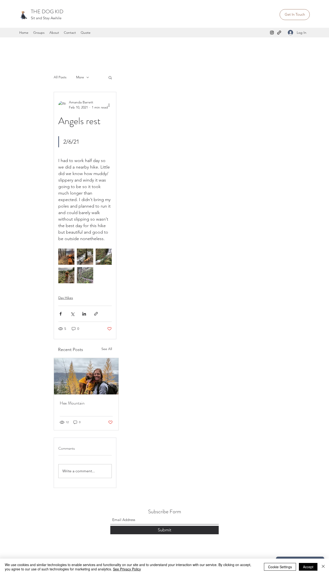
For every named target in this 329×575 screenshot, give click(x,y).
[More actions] (109, 105)
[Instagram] (272, 32)
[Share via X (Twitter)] (72, 313)
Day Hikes (65, 298)
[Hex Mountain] (86, 376)
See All (106, 349)
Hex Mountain (72, 403)
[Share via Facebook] (60, 313)
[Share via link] (96, 313)
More (80, 77)
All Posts (60, 77)
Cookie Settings (280, 566)
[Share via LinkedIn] (84, 313)
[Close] (323, 566)
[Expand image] (66, 257)
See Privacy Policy (127, 569)
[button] (110, 77)
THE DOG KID (47, 11)
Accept (308, 566)
